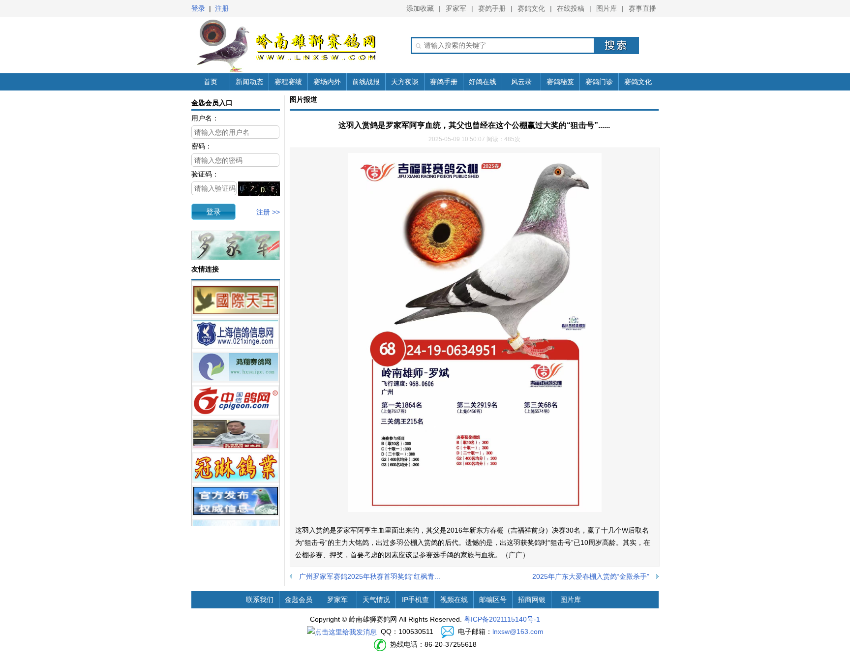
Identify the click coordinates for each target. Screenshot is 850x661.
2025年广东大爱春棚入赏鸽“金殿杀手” (590, 576)
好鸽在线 (482, 82)
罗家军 (456, 8)
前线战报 (366, 82)
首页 (210, 82)
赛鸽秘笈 (560, 82)
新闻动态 (249, 82)
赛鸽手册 (492, 8)
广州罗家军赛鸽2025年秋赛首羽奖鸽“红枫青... (369, 576)
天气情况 (376, 599)
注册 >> (268, 212)
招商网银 (532, 599)
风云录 (521, 82)
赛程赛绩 (288, 82)
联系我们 (259, 599)
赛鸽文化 (531, 8)
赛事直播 (642, 8)
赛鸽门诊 (599, 82)
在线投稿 (570, 8)
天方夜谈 (405, 82)
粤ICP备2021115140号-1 (502, 619)
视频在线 (454, 599)
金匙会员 (298, 599)
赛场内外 (327, 82)
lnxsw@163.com (518, 631)
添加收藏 (420, 8)
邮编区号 (493, 599)
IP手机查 (415, 599)
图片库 (606, 8)
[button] (213, 212)
